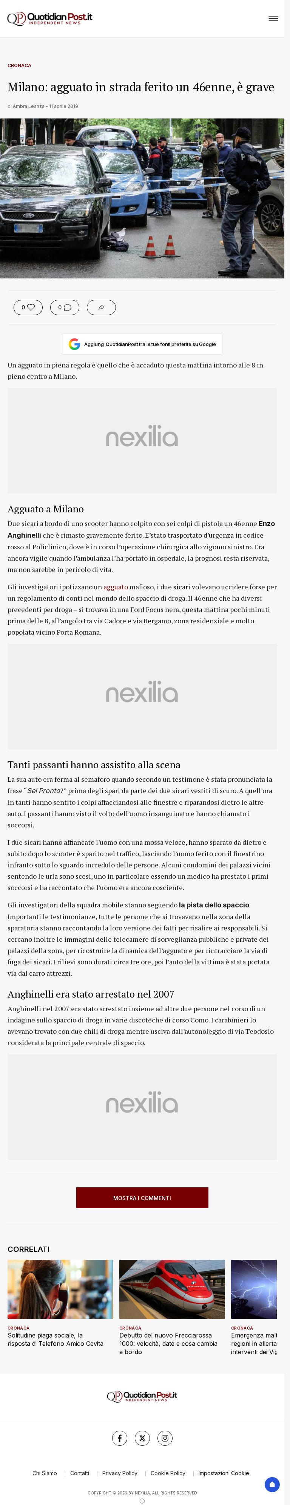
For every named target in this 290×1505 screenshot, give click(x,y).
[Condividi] (101, 307)
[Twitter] (142, 1438)
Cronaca (19, 65)
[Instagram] (165, 1438)
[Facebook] (119, 1438)
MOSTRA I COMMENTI (142, 1198)
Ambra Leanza (29, 106)
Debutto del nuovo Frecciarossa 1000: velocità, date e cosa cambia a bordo (168, 1343)
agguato (115, 586)
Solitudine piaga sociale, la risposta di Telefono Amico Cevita (55, 1339)
